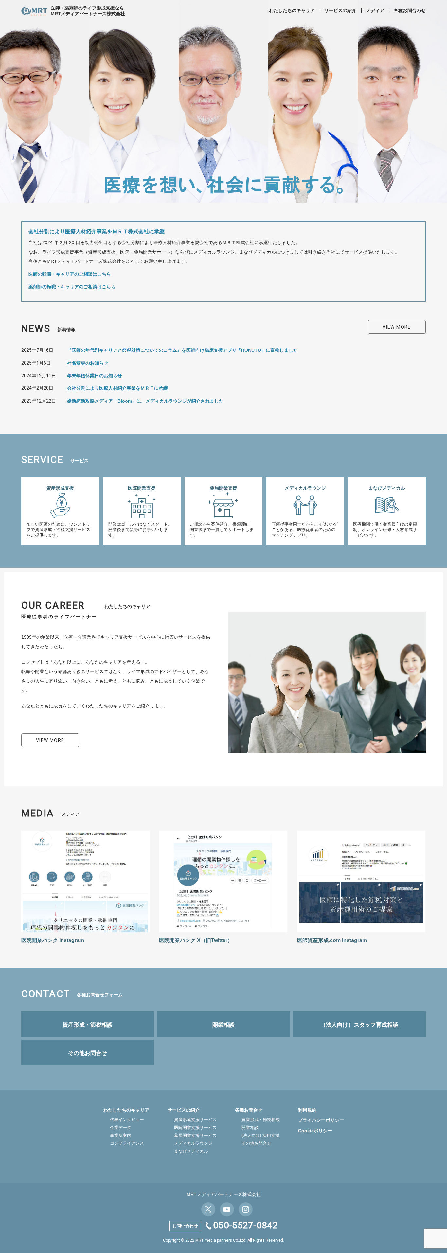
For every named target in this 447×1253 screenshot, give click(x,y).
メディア (375, 10)
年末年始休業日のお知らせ (94, 375)
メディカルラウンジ (193, 1143)
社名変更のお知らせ (87, 363)
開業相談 (250, 1127)
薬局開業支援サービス (195, 1135)
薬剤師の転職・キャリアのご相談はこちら (72, 286)
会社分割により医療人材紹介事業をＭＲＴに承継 (117, 388)
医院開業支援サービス (195, 1127)
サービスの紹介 (340, 10)
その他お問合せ (256, 1143)
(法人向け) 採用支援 (260, 1135)
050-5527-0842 (245, 1225)
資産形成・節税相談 (260, 1119)
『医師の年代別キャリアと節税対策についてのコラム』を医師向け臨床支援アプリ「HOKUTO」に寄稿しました (182, 350)
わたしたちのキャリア (292, 10)
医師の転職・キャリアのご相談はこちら (69, 274)
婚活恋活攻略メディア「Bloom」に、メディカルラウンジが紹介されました (145, 400)
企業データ (120, 1127)
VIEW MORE (397, 327)
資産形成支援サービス (195, 1119)
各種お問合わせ (410, 10)
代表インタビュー (127, 1119)
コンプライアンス (127, 1143)
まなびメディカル (191, 1151)
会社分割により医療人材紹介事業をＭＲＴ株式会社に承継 (96, 231)
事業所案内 (120, 1135)
